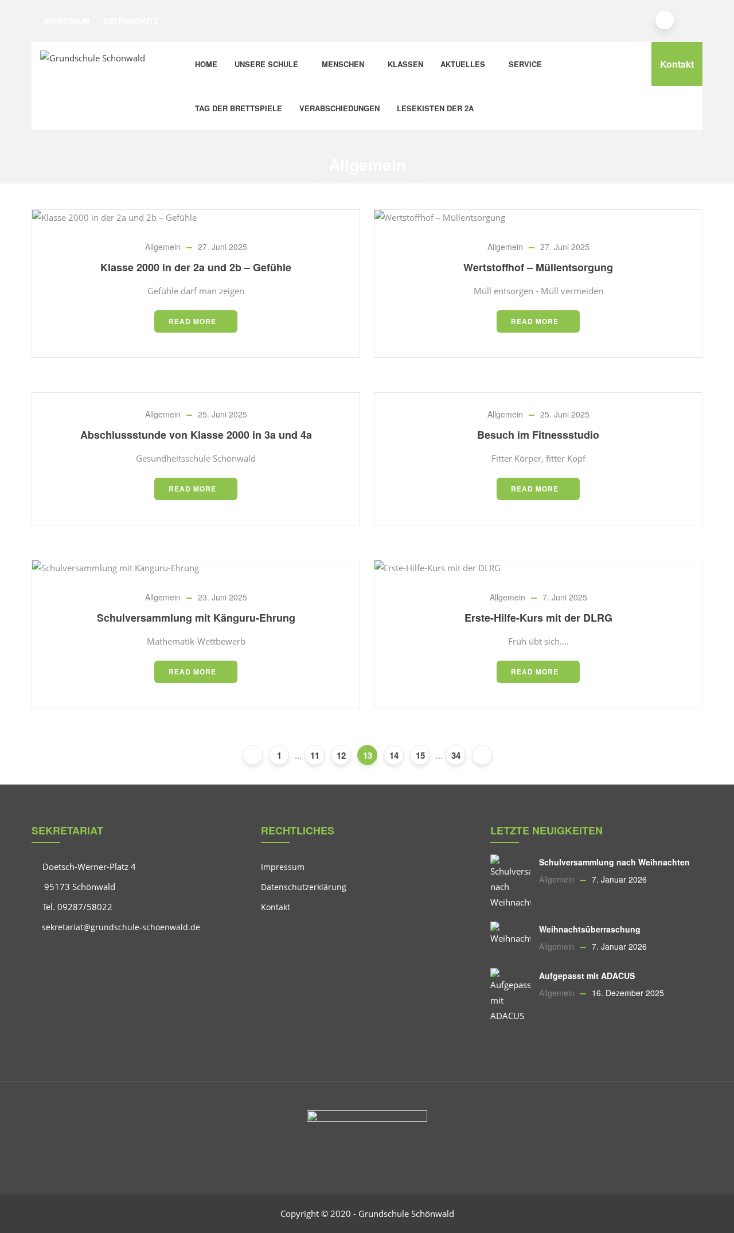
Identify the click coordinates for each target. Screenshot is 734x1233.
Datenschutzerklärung (303, 886)
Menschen (343, 63)
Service (525, 63)
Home (206, 63)
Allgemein (163, 246)
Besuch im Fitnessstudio (538, 434)
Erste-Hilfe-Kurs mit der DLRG (538, 617)
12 (341, 755)
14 (394, 755)
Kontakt (677, 64)
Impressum (67, 20)
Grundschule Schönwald (406, 1213)
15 (420, 755)
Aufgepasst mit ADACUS (587, 975)
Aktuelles (462, 63)
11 (314, 755)
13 (367, 755)
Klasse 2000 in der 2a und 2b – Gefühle (195, 267)
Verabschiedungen (339, 108)
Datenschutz (131, 20)
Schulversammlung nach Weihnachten (614, 862)
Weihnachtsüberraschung (590, 929)
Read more (192, 321)
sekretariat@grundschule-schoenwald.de (120, 927)
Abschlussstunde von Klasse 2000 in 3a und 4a (196, 434)
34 (455, 755)
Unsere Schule (266, 63)
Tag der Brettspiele (238, 108)
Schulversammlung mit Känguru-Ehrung (196, 617)
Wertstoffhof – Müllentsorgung (538, 267)
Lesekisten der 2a (435, 108)
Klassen (405, 63)
